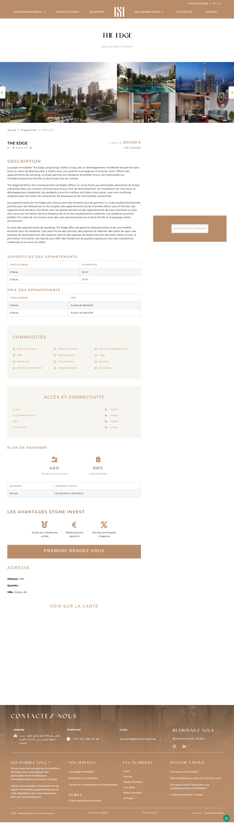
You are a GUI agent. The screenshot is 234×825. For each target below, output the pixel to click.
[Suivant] (231, 92)
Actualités (184, 11)
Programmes (28, 130)
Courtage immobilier (81, 771)
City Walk (129, 787)
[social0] (174, 746)
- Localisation (168, 187)
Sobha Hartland (133, 782)
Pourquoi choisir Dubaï (184, 771)
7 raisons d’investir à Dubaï (186, 794)
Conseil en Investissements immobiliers (93, 784)
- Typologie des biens (172, 174)
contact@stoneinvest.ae (138, 739)
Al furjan (128, 798)
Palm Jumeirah (132, 792)
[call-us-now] (68, 739)
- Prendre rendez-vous (173, 180)
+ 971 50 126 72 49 (85, 739)
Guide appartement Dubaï (85, 800)
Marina (127, 776)
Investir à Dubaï (67, 11)
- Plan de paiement (171, 193)
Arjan (126, 771)
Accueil (12, 130)
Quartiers (97, 11)
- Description (167, 167)
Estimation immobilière (83, 778)
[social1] (184, 746)
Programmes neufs (28, 11)
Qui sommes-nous (147, 11)
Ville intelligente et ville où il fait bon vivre (195, 778)
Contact (212, 11)
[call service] (226, 818)
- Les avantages (169, 200)
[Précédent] (2, 92)
